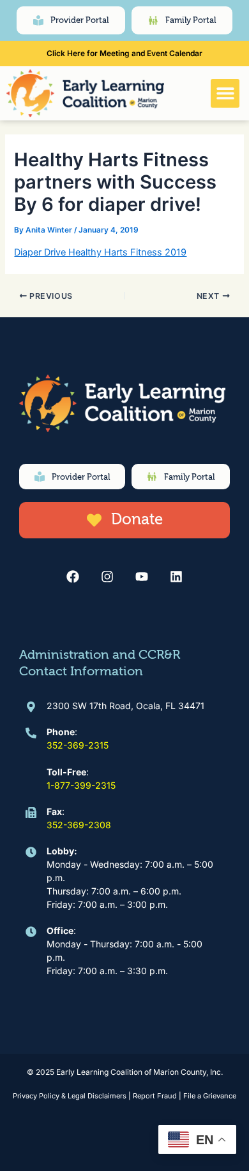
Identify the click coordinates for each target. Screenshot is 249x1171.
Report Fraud (155, 1095)
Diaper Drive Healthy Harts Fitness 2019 (100, 252)
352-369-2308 (79, 824)
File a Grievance (209, 1095)
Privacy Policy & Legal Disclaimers (69, 1095)
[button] (225, 93)
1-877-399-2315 (81, 785)
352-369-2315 (78, 745)
